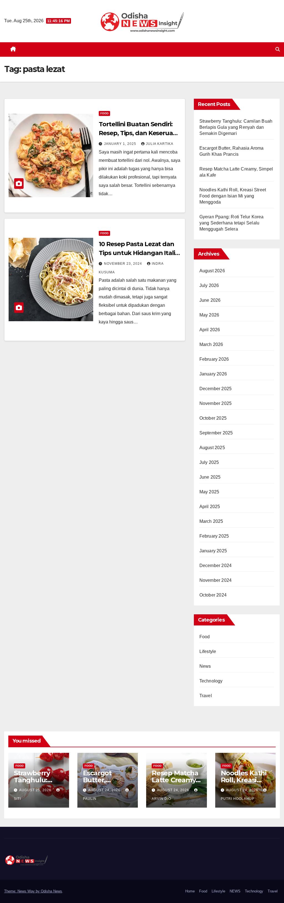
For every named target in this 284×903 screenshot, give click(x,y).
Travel (205, 695)
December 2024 (215, 565)
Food (104, 113)
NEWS (235, 891)
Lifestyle (207, 651)
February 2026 (214, 359)
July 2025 (209, 462)
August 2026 (212, 270)
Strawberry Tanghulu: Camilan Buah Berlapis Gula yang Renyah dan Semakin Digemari (236, 127)
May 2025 (209, 491)
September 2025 (216, 433)
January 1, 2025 (120, 144)
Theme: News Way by (22, 891)
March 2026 (211, 344)
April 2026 (209, 329)
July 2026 (209, 285)
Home (190, 891)
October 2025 (213, 418)
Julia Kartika (159, 144)
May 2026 (209, 315)
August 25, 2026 (35, 790)
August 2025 (212, 447)
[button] (277, 49)
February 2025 (214, 536)
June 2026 (210, 300)
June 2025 (210, 477)
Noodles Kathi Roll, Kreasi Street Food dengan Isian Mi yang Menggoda (232, 195)
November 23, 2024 (123, 264)
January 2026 (213, 374)
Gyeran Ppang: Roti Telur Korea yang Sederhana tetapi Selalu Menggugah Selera (231, 222)
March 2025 (211, 521)
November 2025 (215, 403)
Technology (211, 681)
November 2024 (215, 580)
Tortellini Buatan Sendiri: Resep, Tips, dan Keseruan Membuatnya (138, 133)
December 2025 (215, 388)
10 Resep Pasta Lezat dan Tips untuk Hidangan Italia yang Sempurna (138, 253)
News (205, 666)
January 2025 (213, 550)
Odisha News (51, 891)
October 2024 (213, 595)
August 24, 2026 (104, 790)
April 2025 (209, 506)
